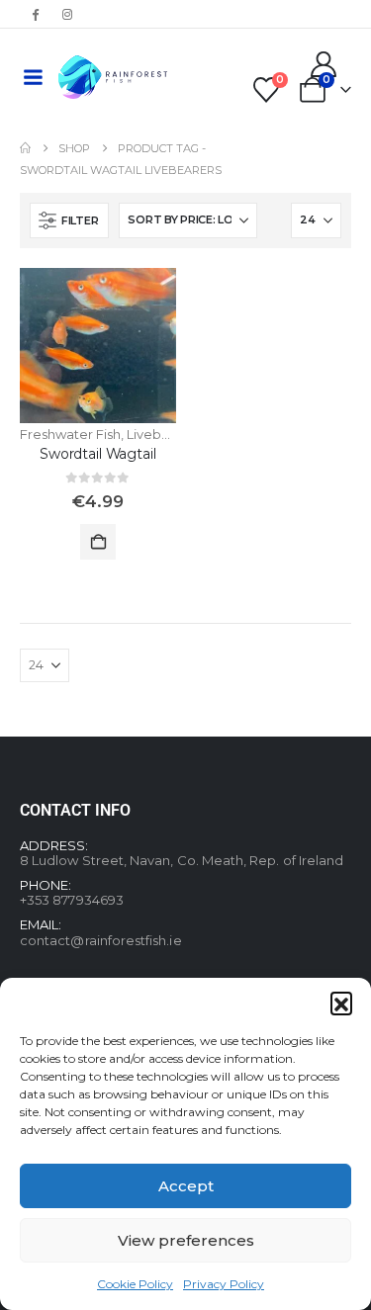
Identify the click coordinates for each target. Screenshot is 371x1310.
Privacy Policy (223, 1283)
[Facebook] (34, 14)
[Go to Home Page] (25, 148)
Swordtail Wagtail (98, 454)
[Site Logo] (112, 77)
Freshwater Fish (70, 434)
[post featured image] (98, 346)
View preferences (186, 1240)
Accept (186, 1186)
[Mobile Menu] (33, 77)
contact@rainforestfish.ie (101, 940)
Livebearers (165, 434)
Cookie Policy (135, 1283)
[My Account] (324, 64)
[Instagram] (67, 14)
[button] (341, 1002)
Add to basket (98, 542)
